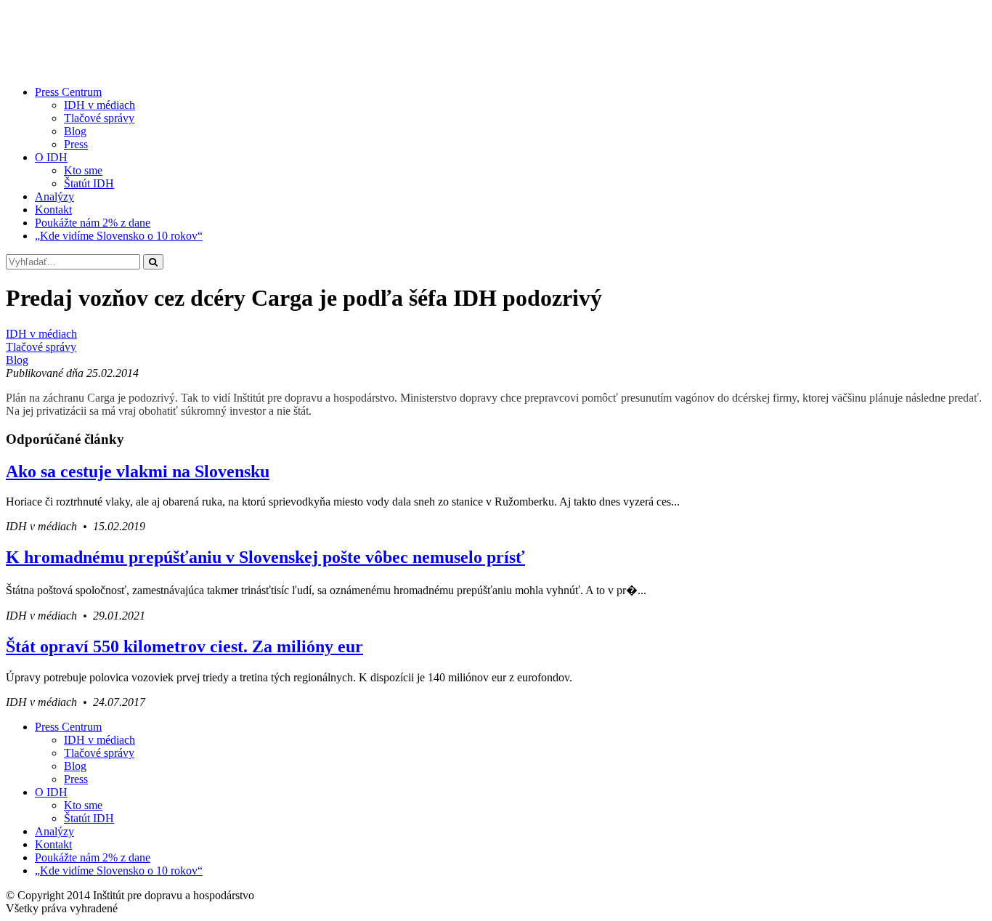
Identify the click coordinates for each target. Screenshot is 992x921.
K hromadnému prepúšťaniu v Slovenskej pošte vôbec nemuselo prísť (265, 557)
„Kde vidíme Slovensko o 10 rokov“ (119, 236)
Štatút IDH (89, 183)
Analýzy (54, 196)
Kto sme (83, 170)
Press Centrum (68, 92)
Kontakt (53, 209)
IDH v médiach (99, 105)
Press (76, 144)
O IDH (51, 157)
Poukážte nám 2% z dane (92, 222)
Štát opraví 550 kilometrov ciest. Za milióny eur (184, 646)
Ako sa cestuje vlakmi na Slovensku (137, 471)
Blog (75, 131)
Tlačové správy (99, 118)
